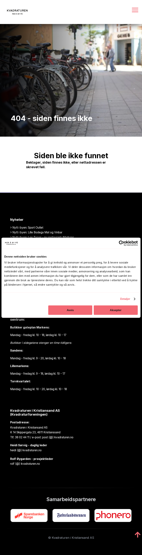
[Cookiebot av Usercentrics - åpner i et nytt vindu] (121, 243)
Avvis (70, 310)
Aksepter (115, 310)
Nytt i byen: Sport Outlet (27, 227)
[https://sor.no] (29, 515)
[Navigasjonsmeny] (135, 10)
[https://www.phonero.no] (112, 515)
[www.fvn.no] (71, 515)
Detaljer (125, 298)
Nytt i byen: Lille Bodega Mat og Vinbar (37, 232)
